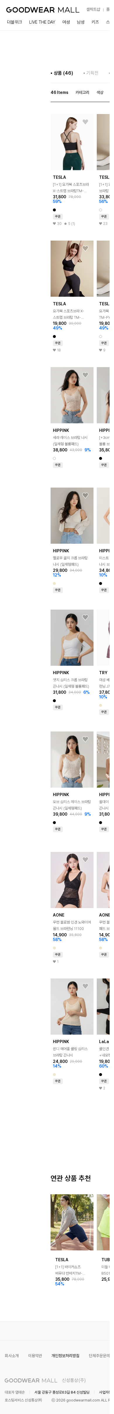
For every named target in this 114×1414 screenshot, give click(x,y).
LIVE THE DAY (42, 22)
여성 (66, 22)
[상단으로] (81, 1402)
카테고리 (82, 92)
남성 (80, 22)
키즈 (95, 22)
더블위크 (14, 22)
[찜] (85, 122)
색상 (99, 92)
